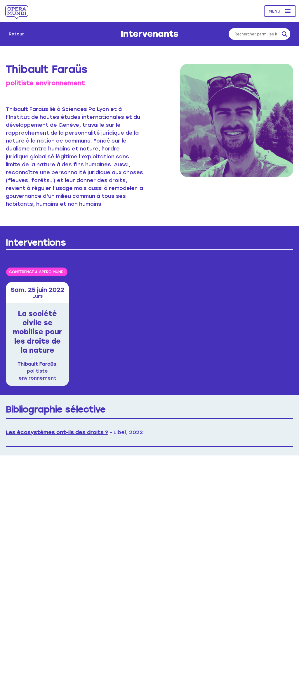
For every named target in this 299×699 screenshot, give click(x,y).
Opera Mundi (17, 12)
